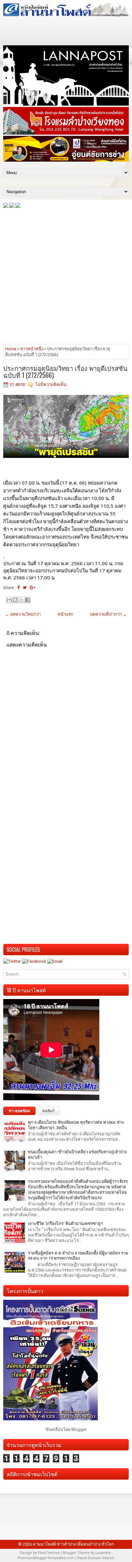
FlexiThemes (49, 1553)
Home (10, 348)
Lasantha (103, 1553)
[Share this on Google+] (32, 587)
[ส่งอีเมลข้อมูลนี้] (9, 600)
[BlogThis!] (15, 600)
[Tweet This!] (24, 587)
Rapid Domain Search (95, 1558)
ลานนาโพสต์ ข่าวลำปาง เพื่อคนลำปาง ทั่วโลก (73, 1544)
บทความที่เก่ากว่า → (108, 614)
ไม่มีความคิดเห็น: (51, 384)
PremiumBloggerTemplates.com (46, 1558)
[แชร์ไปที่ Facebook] (27, 600)
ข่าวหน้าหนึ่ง (31, 348)
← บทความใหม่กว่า (23, 614)
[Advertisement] (66, 276)
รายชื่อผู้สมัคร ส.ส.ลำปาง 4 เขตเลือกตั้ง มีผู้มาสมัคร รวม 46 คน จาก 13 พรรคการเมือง (78, 1256)
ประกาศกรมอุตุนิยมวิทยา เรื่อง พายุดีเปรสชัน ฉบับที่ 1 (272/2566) (65, 371)
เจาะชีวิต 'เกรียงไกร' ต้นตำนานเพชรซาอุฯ (65, 1223)
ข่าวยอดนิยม (19, 1111)
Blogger (78, 1429)
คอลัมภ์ (48, 1111)
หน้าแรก (65, 614)
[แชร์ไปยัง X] (21, 600)
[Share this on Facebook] (18, 587)
